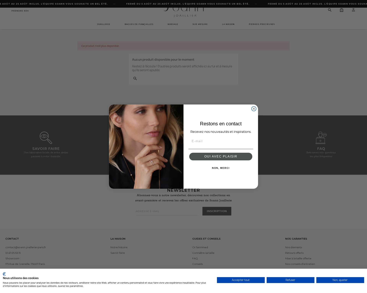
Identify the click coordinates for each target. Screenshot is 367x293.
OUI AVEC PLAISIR (220, 156)
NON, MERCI (221, 168)
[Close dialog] (254, 108)
